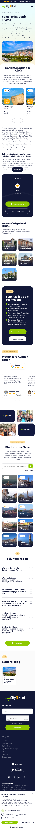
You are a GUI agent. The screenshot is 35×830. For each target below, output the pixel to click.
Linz (12, 786)
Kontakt (4, 751)
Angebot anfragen (17, 339)
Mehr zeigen (17, 169)
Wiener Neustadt (16, 788)
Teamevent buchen (17, 332)
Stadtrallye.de (6, 757)
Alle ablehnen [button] (26, 822)
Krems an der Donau (20, 790)
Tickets (4, 740)
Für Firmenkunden (18, 211)
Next (21, 120)
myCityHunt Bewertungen (10, 749)
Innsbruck (25, 786)
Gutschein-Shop (7, 743)
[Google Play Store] (17, 770)
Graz (8, 786)
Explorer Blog (6, 746)
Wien (3, 786)
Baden (11, 790)
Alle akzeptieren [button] (9, 822)
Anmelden (17, 727)
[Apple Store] (17, 764)
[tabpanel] (17, 188)
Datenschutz (6, 754)
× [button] (33, 793)
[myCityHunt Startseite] (10, 6)
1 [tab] (16, 197)
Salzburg (17, 786)
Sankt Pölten (6, 788)
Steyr (25, 788)
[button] (17, 827)
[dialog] (17, 810)
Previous (14, 120)
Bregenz (4, 790)
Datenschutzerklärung (17, 723)
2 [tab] (19, 197)
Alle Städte (29, 470)
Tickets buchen (19, 204)
